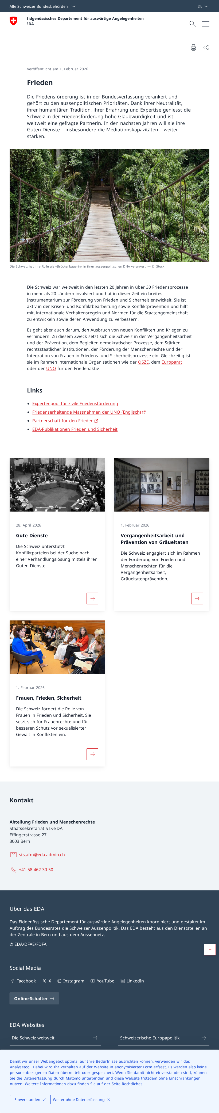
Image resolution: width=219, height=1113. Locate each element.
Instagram (73, 981)
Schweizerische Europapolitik (150, 1038)
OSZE (143, 362)
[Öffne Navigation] (206, 24)
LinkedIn (135, 981)
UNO (51, 368)
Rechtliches (132, 1083)
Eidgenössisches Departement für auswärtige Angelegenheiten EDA (85, 21)
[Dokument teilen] (206, 47)
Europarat (172, 362)
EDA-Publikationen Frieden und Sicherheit (75, 429)
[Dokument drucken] (193, 47)
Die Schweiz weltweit (33, 1038)
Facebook (26, 981)
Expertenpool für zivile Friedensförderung (75, 403)
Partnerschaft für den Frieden (62, 421)
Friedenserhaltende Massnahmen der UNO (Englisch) (86, 412)
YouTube (105, 981)
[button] (210, 949)
